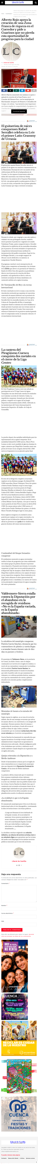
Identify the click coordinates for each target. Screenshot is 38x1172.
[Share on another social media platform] (34, 90)
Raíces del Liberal (13, 1158)
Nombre (4, 905)
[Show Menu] (2, 2)
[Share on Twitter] (10, 90)
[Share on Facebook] (4, 90)
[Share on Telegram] (22, 90)
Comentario (5, 883)
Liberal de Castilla (9, 62)
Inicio (2, 13)
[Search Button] (36, 3)
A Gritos (22, 1158)
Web (2, 921)
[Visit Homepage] (19, 2)
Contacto (4, 1158)
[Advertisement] (19, 200)
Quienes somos (30, 1158)
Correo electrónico (7, 913)
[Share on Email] (28, 90)
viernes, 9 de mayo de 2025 (11, 64)
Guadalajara (9, 13)
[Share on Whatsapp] (16, 90)
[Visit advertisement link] (19, 1038)
